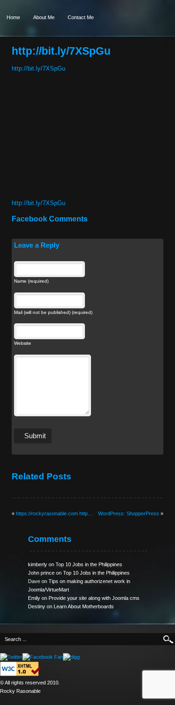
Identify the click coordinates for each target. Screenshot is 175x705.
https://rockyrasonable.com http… (54, 513)
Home (13, 17)
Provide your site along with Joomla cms (94, 598)
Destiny (36, 606)
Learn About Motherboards (84, 606)
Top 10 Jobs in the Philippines (89, 564)
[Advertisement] (70, 138)
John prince (41, 573)
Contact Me (81, 17)
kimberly (37, 564)
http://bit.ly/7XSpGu (38, 68)
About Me (44, 17)
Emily (34, 598)
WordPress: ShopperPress (128, 513)
